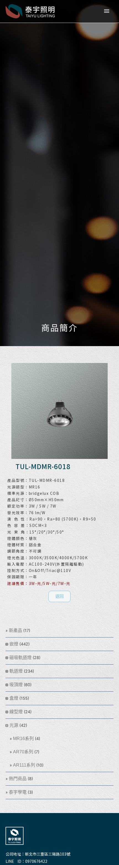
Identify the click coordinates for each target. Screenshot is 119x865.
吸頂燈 (16, 684)
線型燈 (16, 711)
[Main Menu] (106, 11)
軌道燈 (16, 671)
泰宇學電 (18, 792)
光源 (13, 725)
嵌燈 (13, 644)
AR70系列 (23, 751)
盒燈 (13, 698)
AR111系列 (24, 765)
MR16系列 (23, 738)
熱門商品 (18, 778)
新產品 (15, 630)
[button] (59, 596)
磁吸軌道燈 (20, 657)
